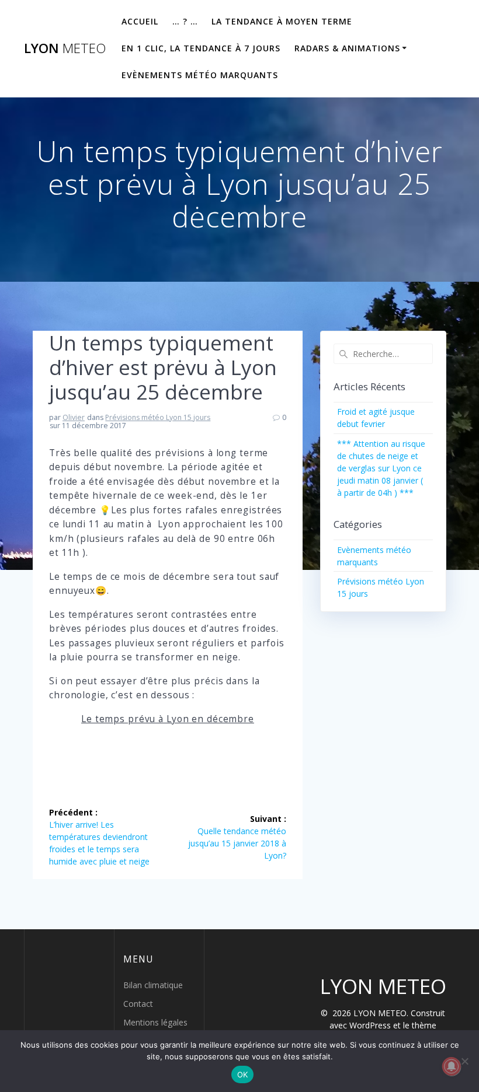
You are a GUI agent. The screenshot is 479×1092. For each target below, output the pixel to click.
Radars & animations (347, 48)
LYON (65, 48)
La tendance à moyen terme (281, 21)
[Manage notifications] (451, 1066)
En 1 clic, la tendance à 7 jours (201, 48)
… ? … (185, 21)
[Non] (464, 1061)
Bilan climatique (153, 985)
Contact (138, 1003)
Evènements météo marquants (200, 74)
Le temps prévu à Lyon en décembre (167, 719)
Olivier (74, 417)
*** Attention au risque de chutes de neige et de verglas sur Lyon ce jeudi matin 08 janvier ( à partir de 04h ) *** (381, 468)
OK (242, 1074)
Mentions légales (155, 1022)
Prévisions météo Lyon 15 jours (157, 417)
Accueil (140, 21)
